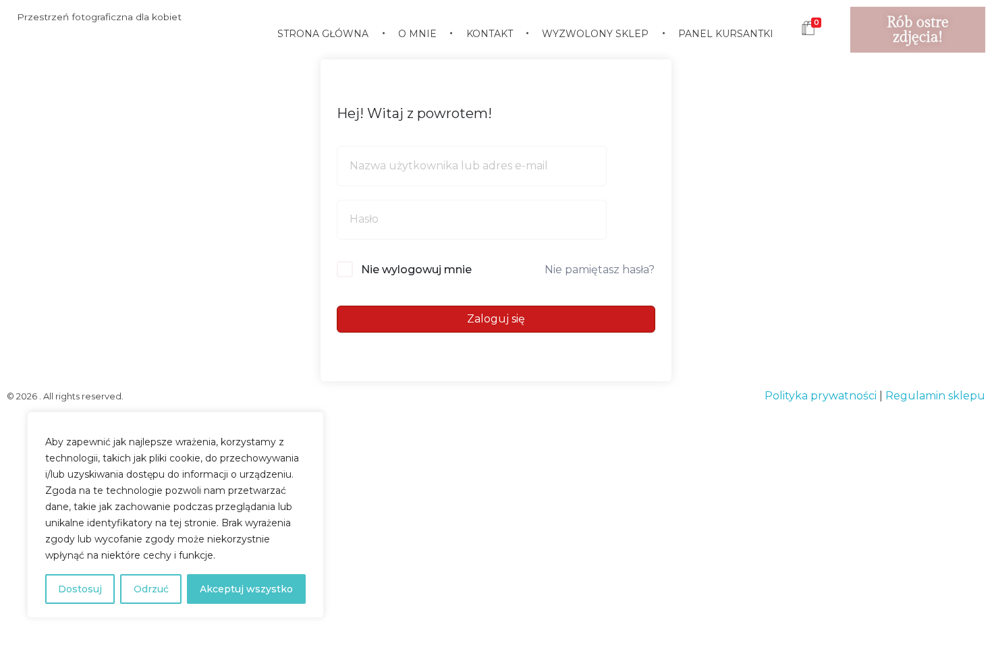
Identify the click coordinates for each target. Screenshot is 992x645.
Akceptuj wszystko (246, 589)
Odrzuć (151, 589)
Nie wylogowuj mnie (416, 269)
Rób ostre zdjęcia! (918, 29)
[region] (175, 515)
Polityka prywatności (821, 395)
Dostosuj (80, 589)
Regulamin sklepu (935, 395)
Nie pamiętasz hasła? (600, 269)
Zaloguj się (496, 318)
